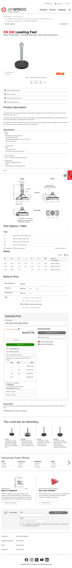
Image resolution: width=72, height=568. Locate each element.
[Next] (45, 82)
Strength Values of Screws (14, 98)
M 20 (23, 288)
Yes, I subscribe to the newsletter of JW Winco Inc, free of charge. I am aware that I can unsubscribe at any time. (45, 525)
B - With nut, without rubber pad (32, 304)
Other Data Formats (43, 337)
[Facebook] (26, 559)
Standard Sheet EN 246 (13, 90)
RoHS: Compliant (11, 391)
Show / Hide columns (60, 248)
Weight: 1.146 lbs (11, 395)
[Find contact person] (70, 172)
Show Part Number (19, 248)
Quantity (16, 340)
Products (43, 10)
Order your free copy (10, 502)
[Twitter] (37, 559)
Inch (67, 255)
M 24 (30, 288)
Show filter (9, 248)
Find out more (46, 502)
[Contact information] (70, 177)
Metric (60, 255)
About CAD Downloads (46, 344)
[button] (49, 4)
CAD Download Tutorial (46, 341)
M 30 (37, 288)
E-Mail (21, 518)
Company (62, 10)
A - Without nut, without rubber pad (32, 298)
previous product (9, 23)
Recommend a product (15, 355)
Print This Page (11, 94)
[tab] (31, 82)
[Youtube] (42, 559)
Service (53, 10)
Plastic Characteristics (13, 102)
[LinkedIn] (47, 559)
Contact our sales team (20, 410)
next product (63, 23)
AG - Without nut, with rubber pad (31, 301)
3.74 (23, 293)
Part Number (8, 320)
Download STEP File (53, 332)
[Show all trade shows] (69, 462)
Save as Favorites (14, 351)
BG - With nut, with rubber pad (30, 307)
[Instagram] (32, 559)
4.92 (23, 284)
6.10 (30, 293)
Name (21, 512)
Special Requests (8, 410)
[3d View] (65, 175)
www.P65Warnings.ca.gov (13, 388)
